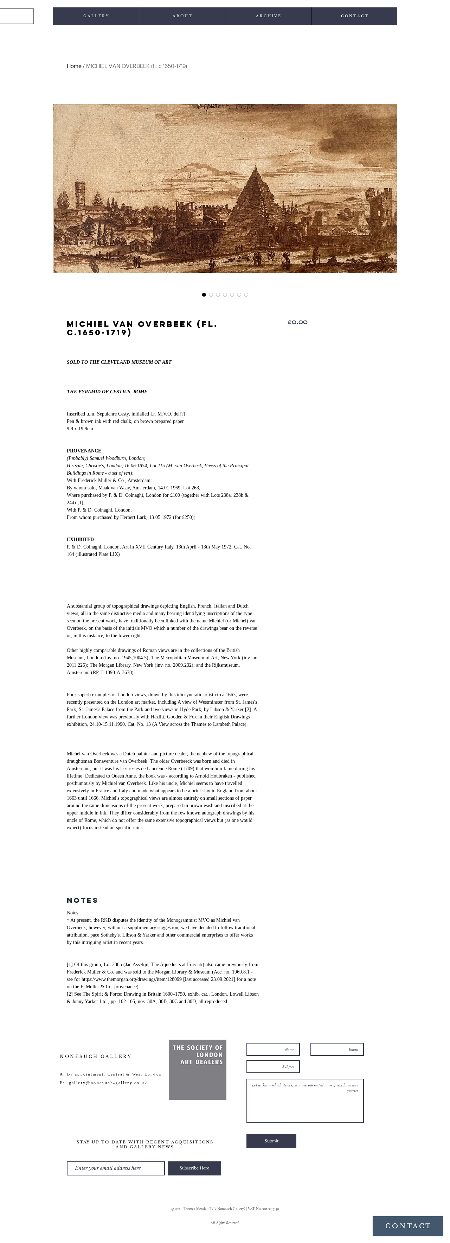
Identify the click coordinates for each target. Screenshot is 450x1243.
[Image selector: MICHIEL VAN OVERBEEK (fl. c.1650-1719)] (203, 294)
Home (74, 66)
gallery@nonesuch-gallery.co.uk (108, 1082)
